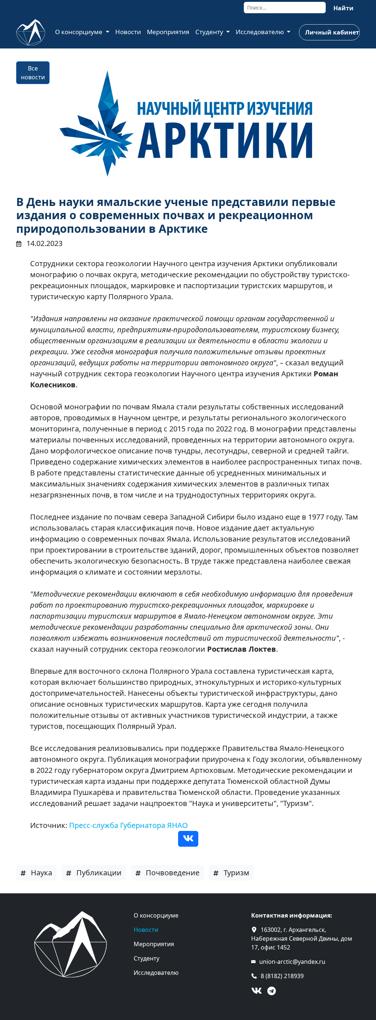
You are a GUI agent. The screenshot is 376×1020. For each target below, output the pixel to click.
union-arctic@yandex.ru (292, 962)
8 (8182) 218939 (282, 976)
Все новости (33, 72)
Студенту (210, 32)
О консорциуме (79, 32)
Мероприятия (168, 32)
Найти (343, 8)
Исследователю (260, 32)
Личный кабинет (332, 32)
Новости (128, 32)
